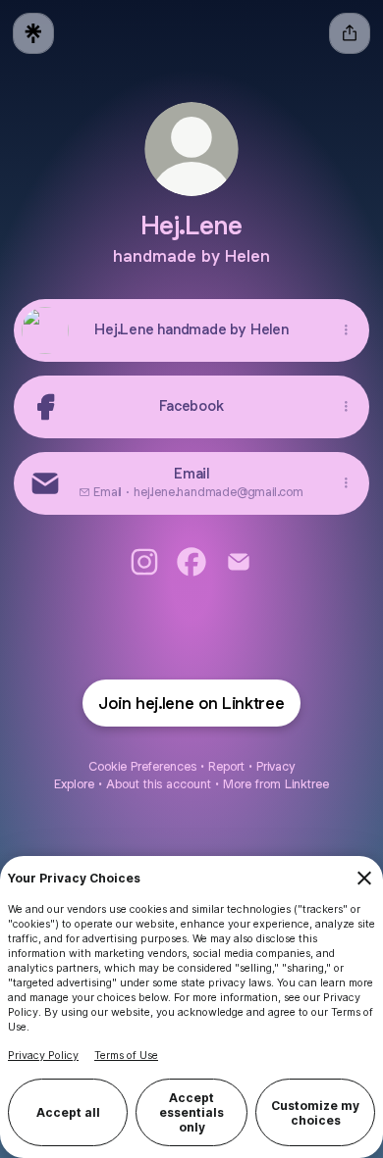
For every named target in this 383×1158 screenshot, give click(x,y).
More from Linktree (276, 784)
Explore (74, 784)
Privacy (275, 766)
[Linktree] (33, 33)
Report (226, 766)
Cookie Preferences (142, 766)
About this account (158, 784)
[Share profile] (349, 33)
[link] (144, 561)
